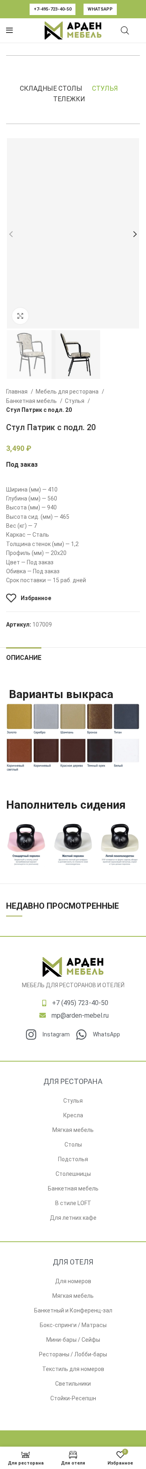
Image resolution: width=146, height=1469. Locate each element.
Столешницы (73, 1174)
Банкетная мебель (32, 401)
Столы (73, 1144)
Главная (17, 391)
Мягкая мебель (73, 1130)
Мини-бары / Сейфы (73, 1339)
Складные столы (51, 88)
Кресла (73, 1115)
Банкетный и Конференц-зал (73, 1310)
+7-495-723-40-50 (52, 9)
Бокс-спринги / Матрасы (73, 1325)
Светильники (73, 1383)
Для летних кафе (73, 1217)
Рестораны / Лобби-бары (73, 1354)
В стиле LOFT (73, 1203)
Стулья (105, 88)
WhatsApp (100, 9)
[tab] (23, 656)
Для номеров (73, 1281)
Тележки (69, 99)
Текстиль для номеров (73, 1369)
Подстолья (73, 1159)
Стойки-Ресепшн (73, 1398)
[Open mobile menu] (9, 30)
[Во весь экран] (20, 316)
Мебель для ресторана (68, 391)
